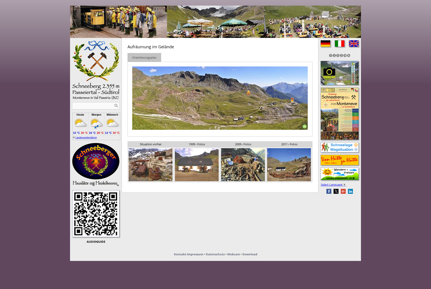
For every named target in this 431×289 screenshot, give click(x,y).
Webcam (233, 254)
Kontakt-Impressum (188, 254)
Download (249, 254)
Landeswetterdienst (86, 137)
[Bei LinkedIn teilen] (350, 191)
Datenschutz (215, 254)
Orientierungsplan (144, 57)
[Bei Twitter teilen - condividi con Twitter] (336, 191)
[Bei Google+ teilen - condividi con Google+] (343, 191)
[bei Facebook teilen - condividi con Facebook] (328, 191)
